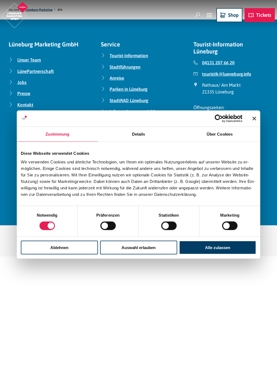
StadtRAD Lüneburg (129, 100)
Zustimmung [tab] (57, 134)
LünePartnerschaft (35, 71)
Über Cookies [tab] (220, 134)
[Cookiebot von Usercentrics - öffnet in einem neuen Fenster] (218, 119)
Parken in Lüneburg (128, 89)
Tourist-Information (129, 55)
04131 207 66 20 (218, 62)
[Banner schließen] (254, 118)
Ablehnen (59, 247)
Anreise (117, 78)
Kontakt (25, 105)
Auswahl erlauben (138, 247)
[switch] (108, 226)
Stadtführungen (125, 67)
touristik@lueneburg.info (226, 74)
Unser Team (29, 60)
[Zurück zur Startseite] (15, 15)
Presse (23, 93)
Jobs (22, 82)
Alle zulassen (217, 247)
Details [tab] (138, 134)
